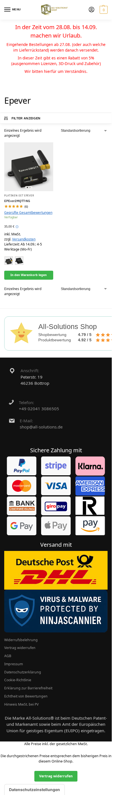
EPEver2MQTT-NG (17, 201)
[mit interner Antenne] (19, 260)
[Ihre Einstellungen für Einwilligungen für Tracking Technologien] (34, 789)
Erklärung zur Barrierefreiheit (28, 688)
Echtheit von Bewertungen (26, 696)
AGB (7, 655)
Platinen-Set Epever (19, 195)
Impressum (13, 664)
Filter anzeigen (26, 118)
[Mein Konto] (91, 9)
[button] (103, 10)
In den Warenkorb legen (28, 275)
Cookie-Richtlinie (17, 680)
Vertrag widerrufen (19, 647)
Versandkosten (23, 239)
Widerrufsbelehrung (21, 640)
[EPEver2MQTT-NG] (28, 166)
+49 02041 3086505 (39, 408)
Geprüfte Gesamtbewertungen (28, 212)
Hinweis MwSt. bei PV (21, 704)
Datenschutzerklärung (22, 672)
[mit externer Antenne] (8, 260)
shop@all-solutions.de (41, 427)
